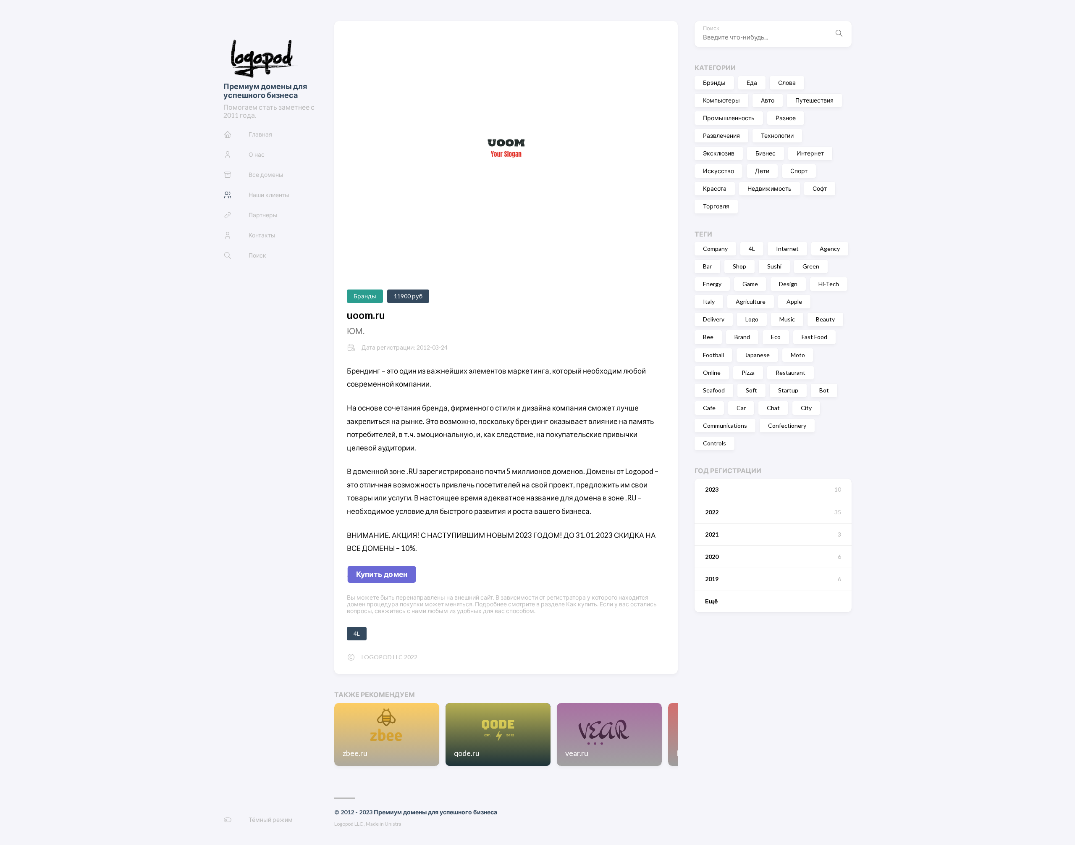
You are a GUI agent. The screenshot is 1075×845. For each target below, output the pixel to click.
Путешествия (814, 100)
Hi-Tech (828, 283)
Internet (787, 248)
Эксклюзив (718, 153)
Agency (830, 248)
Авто (767, 100)
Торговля (716, 206)
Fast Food (814, 336)
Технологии (777, 135)
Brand (742, 336)
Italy (709, 301)
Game (750, 283)
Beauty (825, 319)
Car (741, 407)
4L (752, 248)
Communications (725, 425)
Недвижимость (769, 188)
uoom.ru (366, 315)
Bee (708, 336)
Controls (714, 443)
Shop (739, 266)
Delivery (713, 319)
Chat (773, 407)
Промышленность (729, 117)
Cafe (709, 407)
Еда (752, 82)
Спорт (799, 170)
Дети (762, 170)
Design (788, 283)
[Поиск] (839, 34)
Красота (714, 188)
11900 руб (408, 296)
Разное (786, 117)
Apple (794, 301)
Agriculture (751, 301)
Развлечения (721, 135)
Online (712, 372)
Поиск (711, 28)
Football (713, 354)
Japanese (757, 354)
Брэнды (714, 82)
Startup (788, 390)
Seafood (714, 390)
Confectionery (787, 425)
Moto (798, 354)
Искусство (718, 170)
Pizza (748, 372)
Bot (824, 390)
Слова (787, 82)
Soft (751, 390)
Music (787, 319)
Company (715, 248)
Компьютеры (721, 100)
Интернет (810, 153)
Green (810, 266)
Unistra (393, 824)
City (806, 407)
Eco (776, 336)
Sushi (774, 266)
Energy (712, 283)
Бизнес (765, 153)
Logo (751, 319)
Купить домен (382, 573)
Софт (820, 188)
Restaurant (790, 372)
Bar (707, 266)
